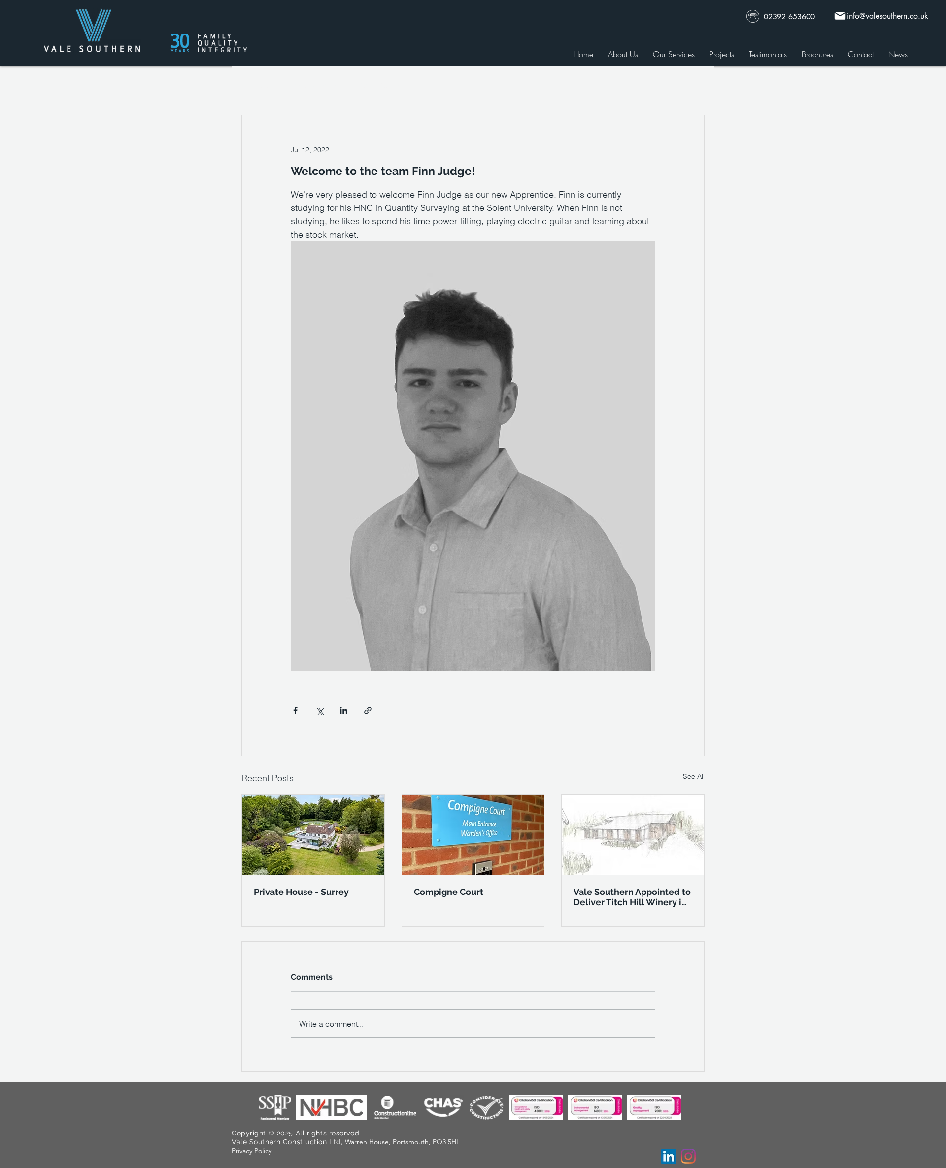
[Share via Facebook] (295, 710)
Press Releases (314, 85)
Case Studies (381, 85)
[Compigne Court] (473, 835)
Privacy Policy (251, 1150)
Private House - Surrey (301, 892)
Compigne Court (448, 892)
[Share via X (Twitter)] (319, 710)
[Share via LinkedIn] (343, 710)
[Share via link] (367, 710)
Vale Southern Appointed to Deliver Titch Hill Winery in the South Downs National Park (632, 897)
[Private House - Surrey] (313, 835)
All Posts (255, 85)
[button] (692, 85)
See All (694, 776)
